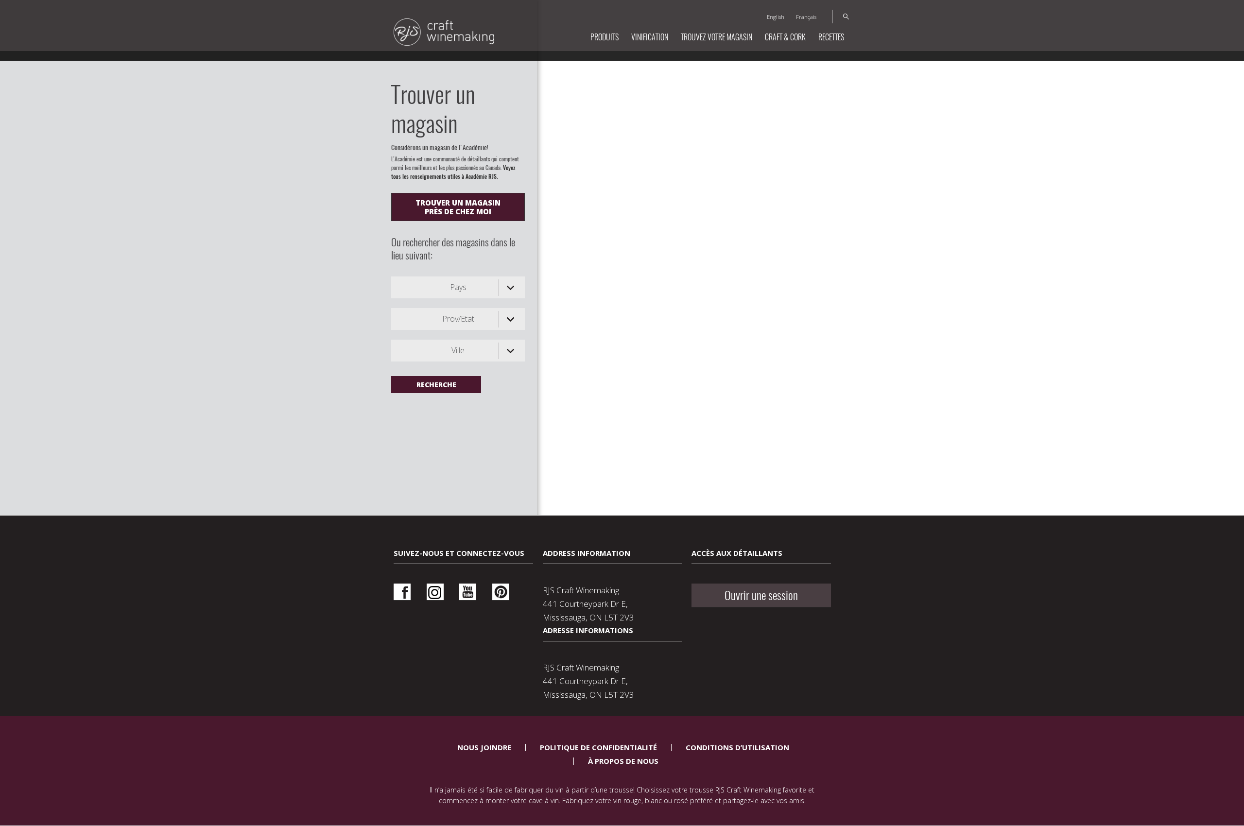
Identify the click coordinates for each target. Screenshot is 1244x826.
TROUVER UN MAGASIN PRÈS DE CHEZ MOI (458, 207)
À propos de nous (623, 761)
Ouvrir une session (761, 595)
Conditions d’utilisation (737, 747)
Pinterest (500, 592)
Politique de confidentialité (598, 747)
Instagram (435, 592)
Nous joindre (484, 747)
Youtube (467, 592)
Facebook (402, 592)
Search (840, 16)
